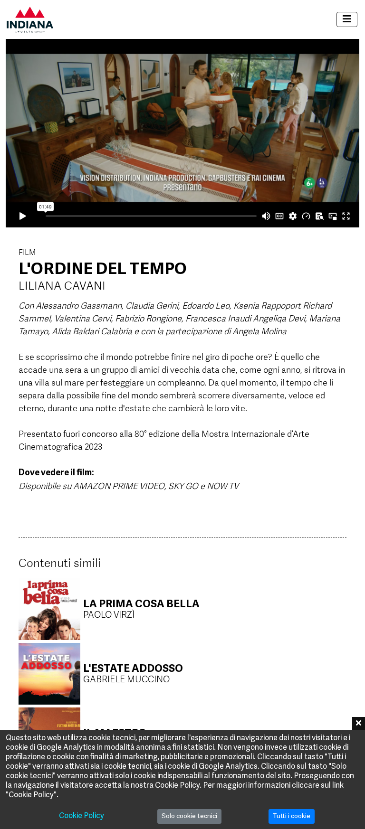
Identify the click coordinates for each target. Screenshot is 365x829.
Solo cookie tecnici (189, 816)
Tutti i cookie (291, 816)
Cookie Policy (81, 816)
